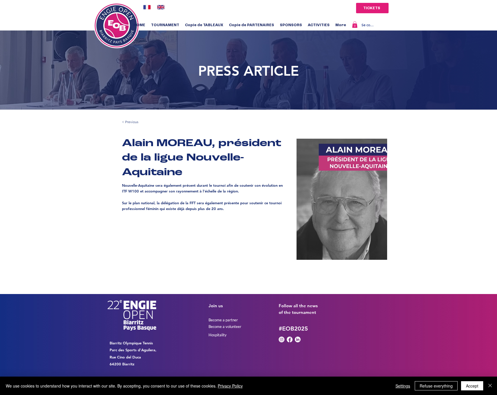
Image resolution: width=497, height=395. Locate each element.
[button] (165, 25)
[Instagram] (281, 339)
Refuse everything (436, 386)
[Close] (490, 385)
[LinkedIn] (298, 339)
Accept (472, 386)
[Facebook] (290, 339)
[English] (160, 7)
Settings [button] (402, 386)
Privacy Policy (230, 386)
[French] (146, 7)
